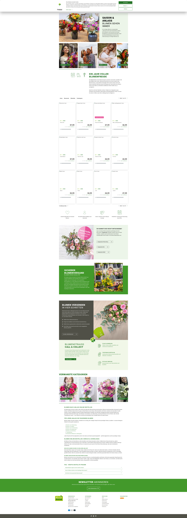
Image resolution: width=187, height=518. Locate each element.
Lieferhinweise (71, 502)
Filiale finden (69, 359)
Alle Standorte (87, 497)
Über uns (86, 499)
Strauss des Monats (99, 122)
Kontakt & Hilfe (71, 497)
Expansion (87, 505)
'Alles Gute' (62, 122)
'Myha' (61, 190)
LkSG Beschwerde (105, 503)
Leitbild (86, 500)
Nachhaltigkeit (88, 503)
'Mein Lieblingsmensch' (117, 122)
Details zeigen (68, 9)
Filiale (78, 355)
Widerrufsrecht (105, 499)
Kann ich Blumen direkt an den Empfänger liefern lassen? (76, 470)
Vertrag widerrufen (72, 500)
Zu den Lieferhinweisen (68, 334)
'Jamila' (114, 190)
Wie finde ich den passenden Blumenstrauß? (73, 473)
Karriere (86, 506)
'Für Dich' (114, 156)
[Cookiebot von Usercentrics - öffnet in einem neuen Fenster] (59, 9)
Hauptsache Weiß (101, 252)
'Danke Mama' (62, 156)
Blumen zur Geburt (70, 426)
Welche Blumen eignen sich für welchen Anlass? (74, 467)
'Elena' (79, 190)
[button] (127, 55)
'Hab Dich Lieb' (80, 156)
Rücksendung (70, 503)
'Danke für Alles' (98, 156)
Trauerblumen (69, 432)
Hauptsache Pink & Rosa (103, 241)
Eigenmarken (87, 502)
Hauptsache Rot (101, 246)
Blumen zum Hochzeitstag (71, 427)
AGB (103, 497)
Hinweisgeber (104, 502)
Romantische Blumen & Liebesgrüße (74, 433)
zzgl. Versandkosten (71, 126)
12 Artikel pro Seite (63, 205)
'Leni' (96, 190)
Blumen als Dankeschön (71, 429)
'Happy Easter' (80, 122)
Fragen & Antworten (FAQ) (73, 499)
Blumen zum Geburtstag (71, 424)
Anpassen (125, 5)
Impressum (104, 506)
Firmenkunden (71, 505)
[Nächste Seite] (127, 98)
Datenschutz (104, 500)
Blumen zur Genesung (71, 430)
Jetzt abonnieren (92, 488)
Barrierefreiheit (105, 505)
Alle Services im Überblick (73, 506)
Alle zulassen (125, 2)
